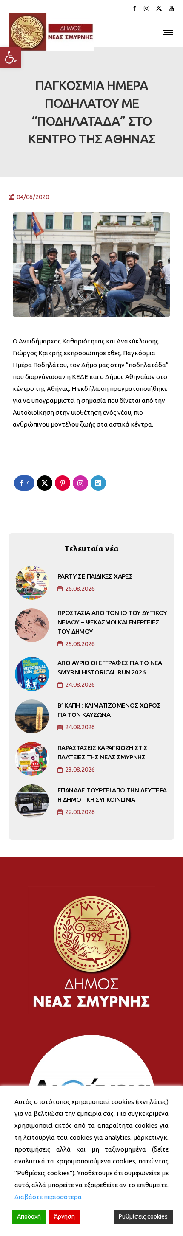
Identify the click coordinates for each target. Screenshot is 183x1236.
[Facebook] (134, 8)
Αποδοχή (29, 1216)
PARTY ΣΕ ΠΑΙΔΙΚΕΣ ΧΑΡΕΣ (94, 576)
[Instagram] (146, 8)
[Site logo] (51, 32)
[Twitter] (159, 8)
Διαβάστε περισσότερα (48, 1196)
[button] (10, 57)
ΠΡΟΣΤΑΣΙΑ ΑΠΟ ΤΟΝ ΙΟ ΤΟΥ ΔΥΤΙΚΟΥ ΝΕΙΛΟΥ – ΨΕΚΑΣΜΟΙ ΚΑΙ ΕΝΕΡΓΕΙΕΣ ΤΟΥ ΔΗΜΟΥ (112, 622)
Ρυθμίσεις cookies (143, 1216)
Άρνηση (64, 1216)
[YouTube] (171, 8)
